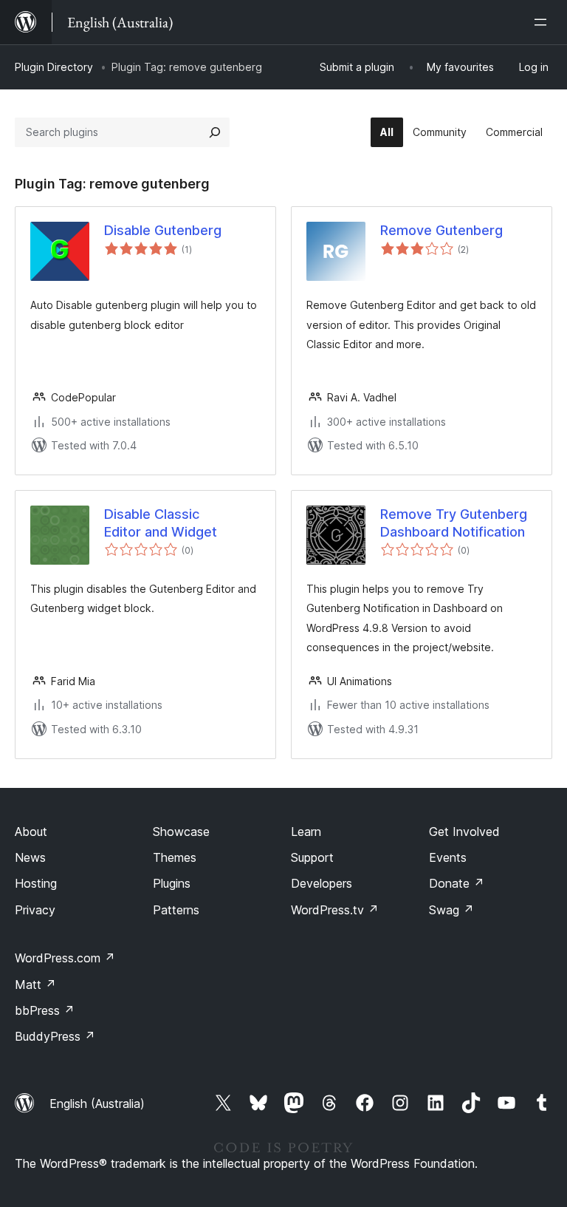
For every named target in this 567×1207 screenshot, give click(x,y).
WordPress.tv (335, 909)
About (31, 831)
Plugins (171, 883)
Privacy (35, 909)
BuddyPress (55, 1036)
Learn (306, 831)
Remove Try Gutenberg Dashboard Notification (453, 522)
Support (312, 857)
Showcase (181, 831)
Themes (174, 857)
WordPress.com (65, 958)
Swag (451, 909)
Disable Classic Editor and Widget (160, 522)
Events (448, 857)
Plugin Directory (54, 67)
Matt (35, 984)
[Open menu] (543, 22)
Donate (456, 883)
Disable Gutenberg (162, 230)
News (30, 857)
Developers (321, 883)
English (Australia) (97, 1103)
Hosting (36, 883)
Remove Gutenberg (441, 230)
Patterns (176, 909)
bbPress (45, 1010)
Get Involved (464, 831)
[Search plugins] (215, 132)
